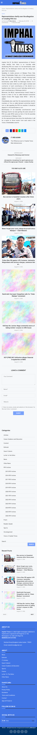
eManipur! (33, 727)
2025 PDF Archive (10, 512)
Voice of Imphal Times (10, 536)
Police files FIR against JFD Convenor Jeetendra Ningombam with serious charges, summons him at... (18, 262)
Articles (6, 435)
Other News (7, 463)
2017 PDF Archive (10, 479)
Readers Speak (8, 524)
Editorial (6, 447)
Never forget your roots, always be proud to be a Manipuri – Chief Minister (25, 568)
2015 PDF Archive (10, 471)
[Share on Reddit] (17, 130)
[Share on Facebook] (11, 130)
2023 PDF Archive (10, 504)
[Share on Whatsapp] (19, 130)
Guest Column (8, 451)
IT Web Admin (12, 21)
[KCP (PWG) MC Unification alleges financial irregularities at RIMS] (18, 344)
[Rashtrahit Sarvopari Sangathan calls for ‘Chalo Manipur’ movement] (18, 280)
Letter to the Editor (9, 455)
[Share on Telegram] (22, 130)
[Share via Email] (25, 130)
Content (6, 443)
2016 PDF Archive (10, 475)
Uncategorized (8, 532)
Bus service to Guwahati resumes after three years (25, 556)
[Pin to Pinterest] (14, 130)
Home (3, 8)
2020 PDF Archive (10, 491)
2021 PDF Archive (10, 495)
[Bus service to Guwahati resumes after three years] (18, 183)
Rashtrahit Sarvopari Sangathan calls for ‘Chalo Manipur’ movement (25, 594)
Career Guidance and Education (13, 439)
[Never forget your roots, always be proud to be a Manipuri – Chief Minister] (18, 215)
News (5, 459)
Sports (6, 528)
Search (4, 541)
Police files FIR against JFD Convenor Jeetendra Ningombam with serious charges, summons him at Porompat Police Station (25, 581)
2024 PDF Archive (10, 508)
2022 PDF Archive (10, 499)
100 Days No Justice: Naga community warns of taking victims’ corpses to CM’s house (26, 606)
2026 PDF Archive (10, 516)
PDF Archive (7, 467)
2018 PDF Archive (10, 483)
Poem (5, 520)
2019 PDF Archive (10, 487)
